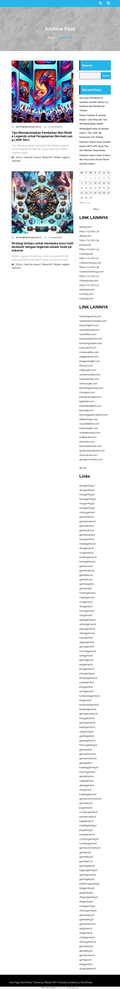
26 (104, 192)
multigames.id (87, 937)
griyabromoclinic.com (91, 459)
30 (90, 197)
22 (86, 192)
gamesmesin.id (87, 521)
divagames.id (86, 548)
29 (86, 197)
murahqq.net (86, 253)
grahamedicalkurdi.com (92, 450)
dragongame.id (87, 968)
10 (95, 182)
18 (99, 187)
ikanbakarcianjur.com (90, 397)
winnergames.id (87, 624)
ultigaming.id (86, 901)
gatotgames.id (87, 722)
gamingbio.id (86, 660)
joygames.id (85, 807)
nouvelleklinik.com (89, 423)
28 (81, 197)
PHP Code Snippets (48, 988)
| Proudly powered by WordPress (74, 982)
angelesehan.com (88, 356)
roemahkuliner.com (89, 329)
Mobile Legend (61, 157)
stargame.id (85, 615)
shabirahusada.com (89, 432)
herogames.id (86, 539)
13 (109, 182)
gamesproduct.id (88, 713)
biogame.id (85, 700)
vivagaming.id (86, 503)
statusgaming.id (88, 910)
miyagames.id (86, 718)
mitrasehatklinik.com (90, 406)
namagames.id (87, 561)
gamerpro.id (85, 861)
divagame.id (85, 606)
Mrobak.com (86, 365)
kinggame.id (85, 964)
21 (82, 192)
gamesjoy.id (85, 803)
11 (99, 182)
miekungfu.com (87, 370)
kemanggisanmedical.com (93, 414)
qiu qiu (82, 467)
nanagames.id (86, 834)
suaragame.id (86, 682)
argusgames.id (87, 628)
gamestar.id (85, 588)
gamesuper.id (86, 584)
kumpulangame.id (89, 704)
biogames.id (85, 664)
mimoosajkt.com (88, 383)
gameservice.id (87, 754)
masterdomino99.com (91, 271)
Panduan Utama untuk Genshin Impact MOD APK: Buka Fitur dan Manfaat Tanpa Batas (95, 146)
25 (99, 192)
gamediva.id (85, 579)
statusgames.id (87, 941)
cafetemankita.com (89, 374)
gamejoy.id (85, 852)
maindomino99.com (90, 262)
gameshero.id (86, 516)
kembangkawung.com (91, 388)
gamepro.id (85, 959)
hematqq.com (87, 289)
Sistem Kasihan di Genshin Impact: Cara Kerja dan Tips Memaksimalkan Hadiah (93, 119)
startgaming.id (87, 508)
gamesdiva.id (86, 530)
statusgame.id (87, 512)
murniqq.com (86, 294)
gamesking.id (86, 919)
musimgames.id (87, 557)
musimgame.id (87, 593)
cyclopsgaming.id (88, 839)
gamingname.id (87, 874)
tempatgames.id (88, 678)
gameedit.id (85, 763)
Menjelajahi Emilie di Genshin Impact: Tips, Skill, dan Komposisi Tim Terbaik (94, 132)
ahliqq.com (85, 235)
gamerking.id (86, 856)
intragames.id (86, 669)
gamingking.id (86, 879)
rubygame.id (86, 637)
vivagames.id (86, 552)
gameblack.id (86, 776)
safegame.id (86, 655)
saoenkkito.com (87, 334)
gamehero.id (86, 575)
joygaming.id (86, 830)
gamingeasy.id (87, 865)
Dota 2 (19, 157)
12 (104, 182)
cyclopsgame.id (88, 843)
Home (51, 37)
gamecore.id (86, 566)
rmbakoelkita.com (89, 352)
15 (86, 187)
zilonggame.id (87, 633)
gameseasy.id (86, 915)
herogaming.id (87, 485)
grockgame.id (86, 646)
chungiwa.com (87, 392)
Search (87, 65)
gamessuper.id (87, 534)
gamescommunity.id (90, 798)
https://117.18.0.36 (89, 231)
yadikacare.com (87, 437)
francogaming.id (88, 745)
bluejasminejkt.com (89, 361)
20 (108, 187)
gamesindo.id (86, 525)
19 (104, 187)
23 (91, 192)
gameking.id (85, 950)
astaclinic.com (87, 441)
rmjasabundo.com (89, 379)
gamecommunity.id (89, 847)
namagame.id (86, 610)
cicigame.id (85, 789)
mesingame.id (86, 597)
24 (95, 192)
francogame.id (87, 772)
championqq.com (88, 280)
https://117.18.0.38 (89, 267)
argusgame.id (86, 642)
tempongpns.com (89, 325)
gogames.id (85, 928)
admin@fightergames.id (28, 126)
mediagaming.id (88, 825)
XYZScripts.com (73, 988)
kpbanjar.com (86, 410)
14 (82, 187)
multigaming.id (87, 906)
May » (96, 209)
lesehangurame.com (90, 316)
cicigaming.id (86, 731)
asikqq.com (85, 227)
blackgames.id (87, 727)
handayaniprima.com (90, 338)
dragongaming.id (88, 897)
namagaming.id (87, 499)
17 (95, 187)
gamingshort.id (87, 740)
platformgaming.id (89, 883)
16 (91, 187)
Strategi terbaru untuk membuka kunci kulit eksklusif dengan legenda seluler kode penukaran (42, 247)
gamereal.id (85, 749)
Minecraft (47, 157)
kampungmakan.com (90, 343)
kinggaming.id (86, 888)
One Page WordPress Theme (25, 982)
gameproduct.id (88, 758)
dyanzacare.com (88, 455)
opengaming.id (87, 619)
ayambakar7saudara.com (93, 321)
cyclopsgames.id (88, 812)
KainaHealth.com (88, 428)
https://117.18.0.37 (89, 276)
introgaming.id (87, 673)
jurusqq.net (85, 244)
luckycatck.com (87, 347)
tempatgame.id (87, 709)
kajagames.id (86, 821)
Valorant (16, 160)
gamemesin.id (86, 570)
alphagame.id (86, 785)
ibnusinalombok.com (90, 446)
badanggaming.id (88, 767)
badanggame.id (87, 794)
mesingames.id (87, 543)
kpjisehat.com (86, 401)
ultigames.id (85, 932)
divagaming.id (86, 490)
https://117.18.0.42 (89, 249)
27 (108, 192)
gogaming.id (86, 892)
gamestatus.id (87, 955)
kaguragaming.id (88, 870)
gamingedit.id (86, 736)
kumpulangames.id (89, 695)
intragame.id (86, 687)
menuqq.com (86, 298)
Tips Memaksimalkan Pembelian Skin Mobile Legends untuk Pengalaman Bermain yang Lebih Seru (42, 136)
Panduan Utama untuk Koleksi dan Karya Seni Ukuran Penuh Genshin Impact (94, 159)
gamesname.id (87, 924)
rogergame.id (86, 780)
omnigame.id (86, 691)
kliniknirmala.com (88, 419)
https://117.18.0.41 (89, 258)
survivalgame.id (87, 651)
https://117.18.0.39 (89, 240)
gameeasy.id (86, 946)
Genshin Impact (32, 157)
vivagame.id (85, 601)
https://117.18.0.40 (89, 285)
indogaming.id (87, 494)
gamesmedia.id (87, 816)
